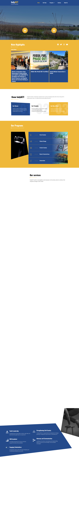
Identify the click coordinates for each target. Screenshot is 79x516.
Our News (44, 2)
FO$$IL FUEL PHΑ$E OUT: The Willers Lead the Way (43, 71)
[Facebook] (58, 44)
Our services (35, 175)
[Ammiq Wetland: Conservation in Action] (58, 60)
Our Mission (15, 106)
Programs (51, 2)
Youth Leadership (14, 431)
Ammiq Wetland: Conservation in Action (57, 72)
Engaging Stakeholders (16, 447)
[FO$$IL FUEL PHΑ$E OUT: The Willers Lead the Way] (39, 60)
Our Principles (35, 106)
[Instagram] (64, 44)
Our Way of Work (55, 106)
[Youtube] (67, 44)
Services (59, 2)
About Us (66, 2)
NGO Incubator (13, 439)
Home (38, 2)
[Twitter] (61, 44)
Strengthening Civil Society (43, 430)
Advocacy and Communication (44, 438)
